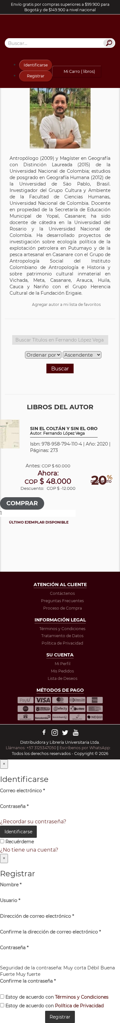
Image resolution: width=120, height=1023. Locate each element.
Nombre (10, 885)
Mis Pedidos (62, 671)
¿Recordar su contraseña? (33, 822)
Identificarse (36, 65)
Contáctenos (62, 593)
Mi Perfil (62, 663)
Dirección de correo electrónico (37, 916)
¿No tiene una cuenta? (29, 850)
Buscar (60, 369)
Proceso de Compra (62, 608)
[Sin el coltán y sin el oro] (10, 434)
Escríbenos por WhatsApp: (86, 747)
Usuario (10, 900)
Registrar (35, 76)
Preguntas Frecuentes (62, 600)
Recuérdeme (19, 842)
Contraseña (14, 806)
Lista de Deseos (62, 678)
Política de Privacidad (62, 643)
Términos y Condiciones (62, 628)
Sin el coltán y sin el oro (64, 431)
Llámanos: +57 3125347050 (31, 747)
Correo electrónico (22, 790)
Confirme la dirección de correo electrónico (50, 932)
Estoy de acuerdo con (56, 997)
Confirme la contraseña (28, 981)
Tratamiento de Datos (62, 635)
